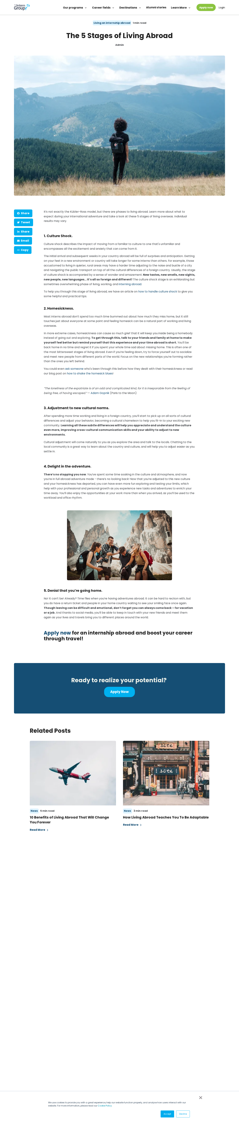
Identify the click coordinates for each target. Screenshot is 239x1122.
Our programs (73, 7)
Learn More (179, 7)
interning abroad (130, 284)
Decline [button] (183, 1113)
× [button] (200, 1097)
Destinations (128, 7)
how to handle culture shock (157, 291)
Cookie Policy (105, 1105)
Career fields (101, 7)
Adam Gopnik (100, 393)
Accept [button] (167, 1113)
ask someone (74, 369)
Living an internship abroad (112, 23)
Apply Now (119, 691)
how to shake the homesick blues (90, 373)
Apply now (206, 7)
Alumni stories (156, 7)
